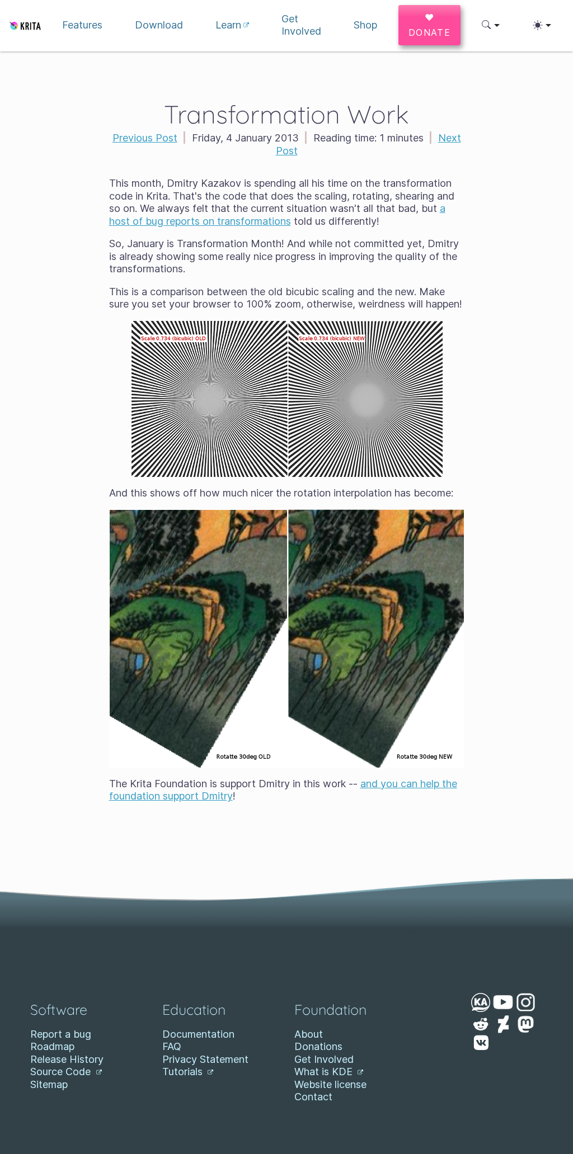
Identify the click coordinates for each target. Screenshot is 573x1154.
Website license (330, 1084)
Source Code (61, 1071)
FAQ (171, 1046)
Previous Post (144, 138)
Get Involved (324, 1059)
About (308, 1034)
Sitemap (49, 1084)
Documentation (198, 1034)
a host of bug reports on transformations (277, 214)
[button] (491, 25)
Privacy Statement (205, 1059)
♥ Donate (429, 25)
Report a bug (60, 1034)
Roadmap (52, 1046)
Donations (318, 1046)
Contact (313, 1097)
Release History (67, 1059)
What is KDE (324, 1071)
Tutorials (183, 1071)
